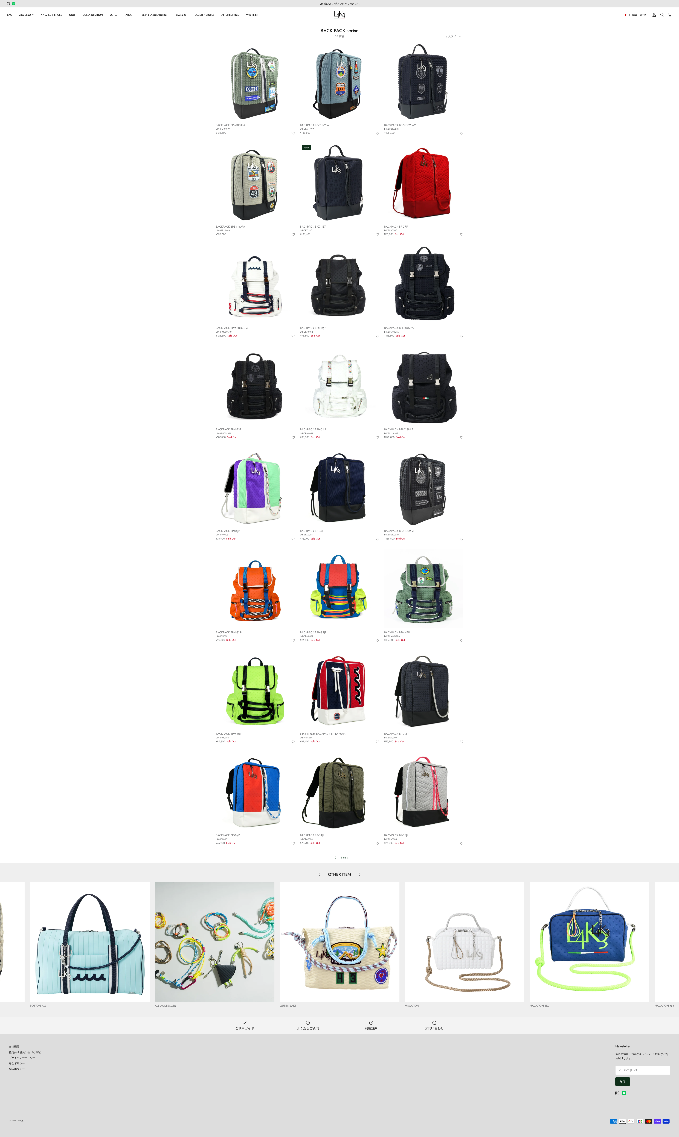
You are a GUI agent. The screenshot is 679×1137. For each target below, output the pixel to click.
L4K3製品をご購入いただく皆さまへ (339, 3)
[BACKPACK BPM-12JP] (339, 284)
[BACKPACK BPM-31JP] (339, 386)
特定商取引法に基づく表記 (25, 1052)
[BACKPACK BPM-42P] (423, 588)
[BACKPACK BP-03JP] (423, 791)
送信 (622, 1081)
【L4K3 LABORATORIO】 (155, 15)
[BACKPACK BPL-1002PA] (423, 284)
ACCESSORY (26, 15)
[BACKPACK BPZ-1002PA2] (423, 81)
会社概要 (14, 1047)
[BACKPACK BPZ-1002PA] (423, 487)
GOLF (72, 15)
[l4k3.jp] (339, 15)
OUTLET (114, 15)
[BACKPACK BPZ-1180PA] (255, 183)
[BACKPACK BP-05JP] (339, 487)
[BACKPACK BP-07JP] (423, 183)
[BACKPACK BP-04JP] (339, 791)
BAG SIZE (181, 15)
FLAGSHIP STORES (203, 15)
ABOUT (130, 15)
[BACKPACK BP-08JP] (255, 487)
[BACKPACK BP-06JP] (255, 791)
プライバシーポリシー (22, 1058)
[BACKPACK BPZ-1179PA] (339, 81)
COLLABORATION (93, 15)
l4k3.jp (20, 1120)
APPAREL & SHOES (51, 15)
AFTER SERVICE (230, 15)
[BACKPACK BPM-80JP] (255, 690)
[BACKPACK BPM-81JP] (255, 588)
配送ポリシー (17, 1069)
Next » (345, 858)
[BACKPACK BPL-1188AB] (423, 386)
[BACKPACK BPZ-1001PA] (255, 81)
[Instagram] (8, 3)
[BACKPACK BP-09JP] (423, 690)
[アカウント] (653, 15)
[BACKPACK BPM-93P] (255, 386)
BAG (9, 15)
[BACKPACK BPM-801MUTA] (255, 284)
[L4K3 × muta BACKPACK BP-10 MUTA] (339, 690)
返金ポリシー (17, 1063)
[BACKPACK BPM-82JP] (339, 588)
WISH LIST (252, 15)
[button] (293, 133)
